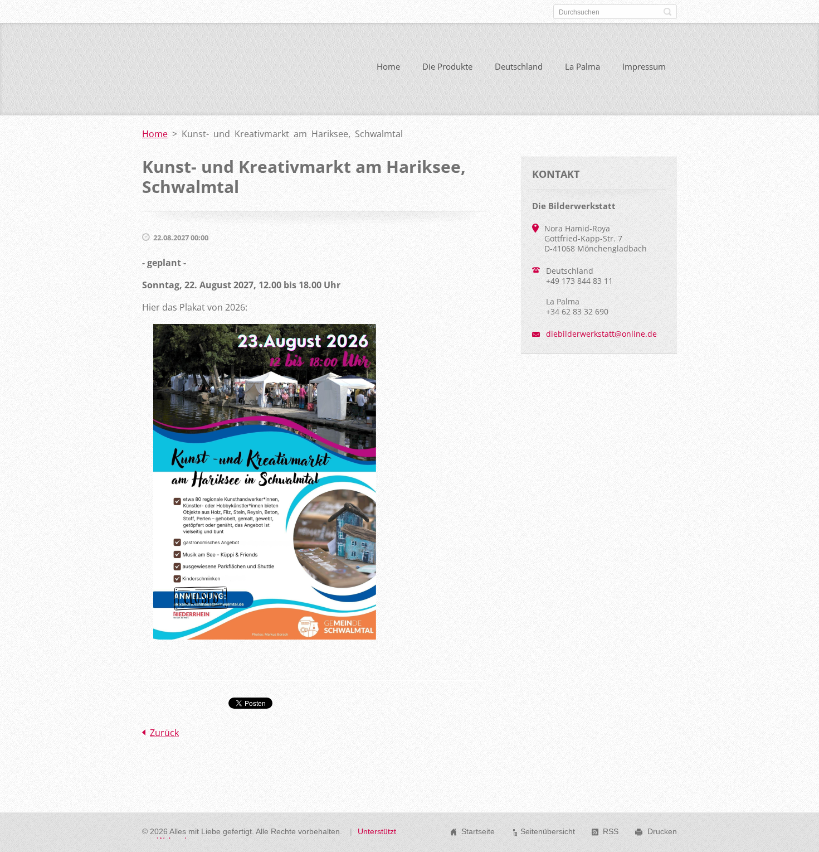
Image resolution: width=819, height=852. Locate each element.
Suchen (667, 12)
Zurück (164, 733)
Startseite (478, 831)
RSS (610, 831)
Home (388, 66)
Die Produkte (447, 66)
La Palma (582, 66)
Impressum (644, 66)
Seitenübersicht (547, 831)
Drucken (662, 831)
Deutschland (519, 66)
